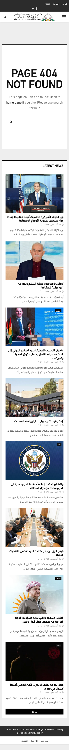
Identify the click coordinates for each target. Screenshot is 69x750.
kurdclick (47, 732)
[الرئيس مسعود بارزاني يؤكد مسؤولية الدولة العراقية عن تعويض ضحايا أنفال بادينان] (34, 594)
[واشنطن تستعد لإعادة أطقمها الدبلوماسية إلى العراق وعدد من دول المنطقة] (34, 460)
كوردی (64, 3)
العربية (56, 3)
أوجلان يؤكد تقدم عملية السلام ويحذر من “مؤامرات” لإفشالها (40, 285)
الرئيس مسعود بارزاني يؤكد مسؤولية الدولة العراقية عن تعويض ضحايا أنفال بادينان (39, 619)
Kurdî (47, 3)
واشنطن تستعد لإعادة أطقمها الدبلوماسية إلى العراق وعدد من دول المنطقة (37, 486)
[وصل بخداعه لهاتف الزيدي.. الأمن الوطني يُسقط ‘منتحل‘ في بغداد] (34, 661)
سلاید (58, 310)
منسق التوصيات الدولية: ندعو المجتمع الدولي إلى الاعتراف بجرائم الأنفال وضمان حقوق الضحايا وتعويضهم (35, 354)
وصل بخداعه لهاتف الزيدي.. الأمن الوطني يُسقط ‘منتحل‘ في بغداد (36, 686)
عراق (59, 645)
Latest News (53, 165)
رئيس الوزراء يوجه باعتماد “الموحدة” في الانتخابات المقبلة (36, 552)
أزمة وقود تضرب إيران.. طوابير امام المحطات (38, 421)
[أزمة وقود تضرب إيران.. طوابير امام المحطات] (34, 397)
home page (14, 101)
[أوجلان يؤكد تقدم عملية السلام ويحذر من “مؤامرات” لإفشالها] (34, 260)
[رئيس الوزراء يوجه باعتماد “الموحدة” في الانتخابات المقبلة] (34, 527)
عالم (59, 177)
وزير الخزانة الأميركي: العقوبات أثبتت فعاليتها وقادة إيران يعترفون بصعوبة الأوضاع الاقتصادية (35, 218)
